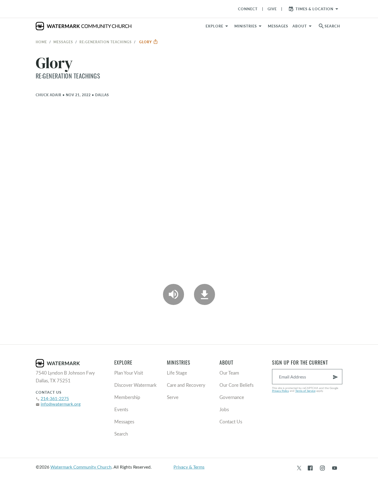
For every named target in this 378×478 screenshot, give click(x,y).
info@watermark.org (61, 404)
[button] (249, 26)
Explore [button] (214, 26)
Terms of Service (305, 391)
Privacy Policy (280, 391)
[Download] (204, 294)
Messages (63, 42)
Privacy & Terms (189, 467)
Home (41, 42)
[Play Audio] (173, 294)
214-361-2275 (55, 398)
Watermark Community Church (81, 467)
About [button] (299, 26)
